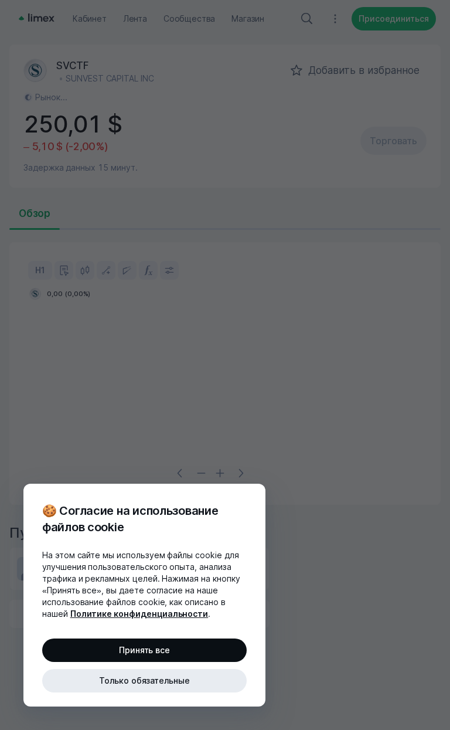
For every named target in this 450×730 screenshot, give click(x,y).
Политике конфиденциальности (139, 614)
